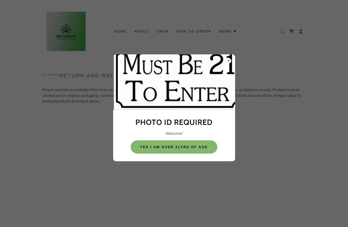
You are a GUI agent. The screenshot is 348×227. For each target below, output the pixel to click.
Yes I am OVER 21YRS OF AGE (174, 147)
